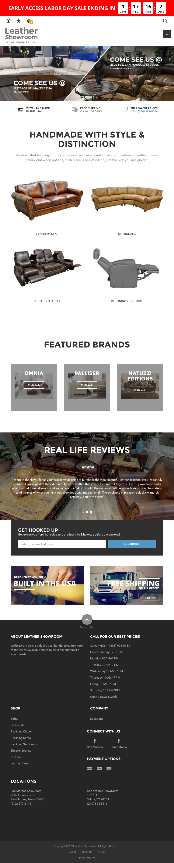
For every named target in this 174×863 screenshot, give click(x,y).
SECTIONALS (127, 233)
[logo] (29, 35)
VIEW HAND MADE (38, 108)
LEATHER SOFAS (47, 233)
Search (73, 851)
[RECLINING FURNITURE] (126, 267)
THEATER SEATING (47, 301)
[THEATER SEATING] (47, 267)
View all (34, 384)
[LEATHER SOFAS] (47, 200)
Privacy (101, 851)
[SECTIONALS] (126, 200)
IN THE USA (33, 111)
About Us (86, 851)
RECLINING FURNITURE (127, 301)
